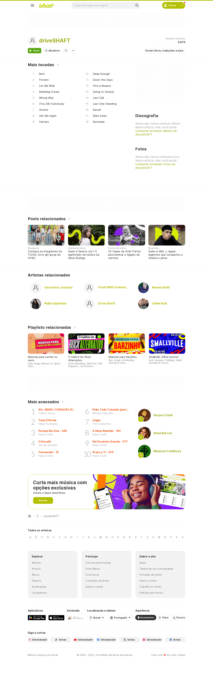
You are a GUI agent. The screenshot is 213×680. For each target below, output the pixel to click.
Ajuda (142, 562)
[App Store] (56, 617)
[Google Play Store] (37, 617)
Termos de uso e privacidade (156, 568)
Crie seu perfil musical (98, 562)
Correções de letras (97, 580)
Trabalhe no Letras (150, 586)
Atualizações (39, 586)
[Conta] (182, 5)
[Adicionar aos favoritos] (66, 50)
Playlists (36, 580)
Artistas (36, 568)
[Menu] (32, 5)
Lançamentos (39, 592)
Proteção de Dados (150, 574)
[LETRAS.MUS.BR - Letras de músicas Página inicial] (46, 5)
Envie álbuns (93, 568)
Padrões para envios (151, 592)
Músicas (36, 562)
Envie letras (92, 574)
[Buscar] (136, 5)
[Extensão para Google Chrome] (76, 617)
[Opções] (73, 50)
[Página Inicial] (29, 516)
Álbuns (35, 574)
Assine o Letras (94, 586)
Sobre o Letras (148, 580)
